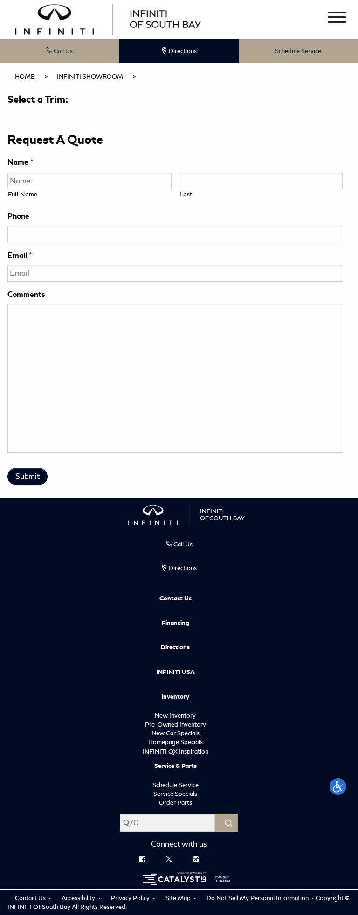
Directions (175, 647)
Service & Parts (175, 766)
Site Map (178, 898)
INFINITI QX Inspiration (175, 751)
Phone (18, 216)
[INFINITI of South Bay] (107, 18)
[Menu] (337, 19)
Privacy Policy (131, 898)
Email (19, 255)
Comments (26, 294)
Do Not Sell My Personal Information (258, 898)
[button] (338, 786)
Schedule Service (298, 50)
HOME (25, 76)
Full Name (23, 194)
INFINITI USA (175, 672)
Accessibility (79, 898)
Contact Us (175, 598)
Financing (175, 623)
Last (186, 194)
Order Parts (175, 802)
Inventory (175, 696)
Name (20, 162)
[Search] (226, 823)
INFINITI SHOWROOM (90, 76)
